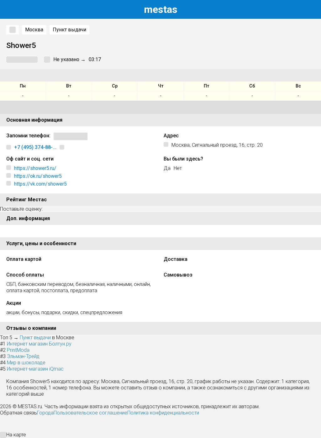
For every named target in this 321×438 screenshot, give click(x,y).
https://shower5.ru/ (35, 168)
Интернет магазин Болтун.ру (39, 344)
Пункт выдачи (69, 30)
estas (160, 9)
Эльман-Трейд (23, 356)
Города (45, 413)
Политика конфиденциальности (163, 413)
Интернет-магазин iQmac (35, 369)
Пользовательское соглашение (90, 413)
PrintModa (18, 350)
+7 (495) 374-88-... (35, 147)
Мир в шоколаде (26, 363)
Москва (34, 30)
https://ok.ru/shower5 (38, 176)
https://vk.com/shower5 (40, 184)
